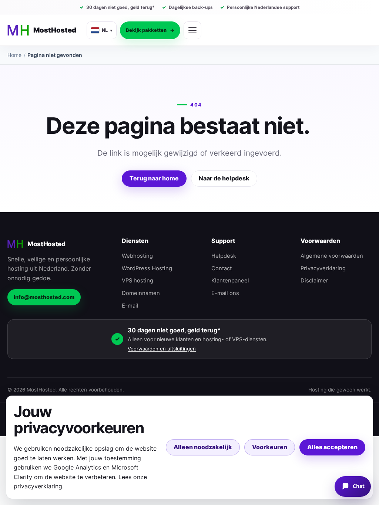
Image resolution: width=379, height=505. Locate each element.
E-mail (130, 305)
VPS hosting (137, 280)
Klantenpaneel (230, 280)
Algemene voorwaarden (332, 256)
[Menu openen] (192, 30)
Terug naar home (154, 178)
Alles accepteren (332, 447)
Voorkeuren (269, 447)
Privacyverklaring (323, 268)
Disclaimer (314, 280)
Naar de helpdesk (224, 178)
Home (14, 55)
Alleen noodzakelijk (203, 447)
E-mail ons (225, 293)
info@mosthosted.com (44, 297)
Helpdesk (223, 256)
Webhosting (137, 256)
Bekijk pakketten (150, 30)
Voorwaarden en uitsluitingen (162, 349)
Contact (221, 268)
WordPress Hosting (147, 268)
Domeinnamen (141, 293)
